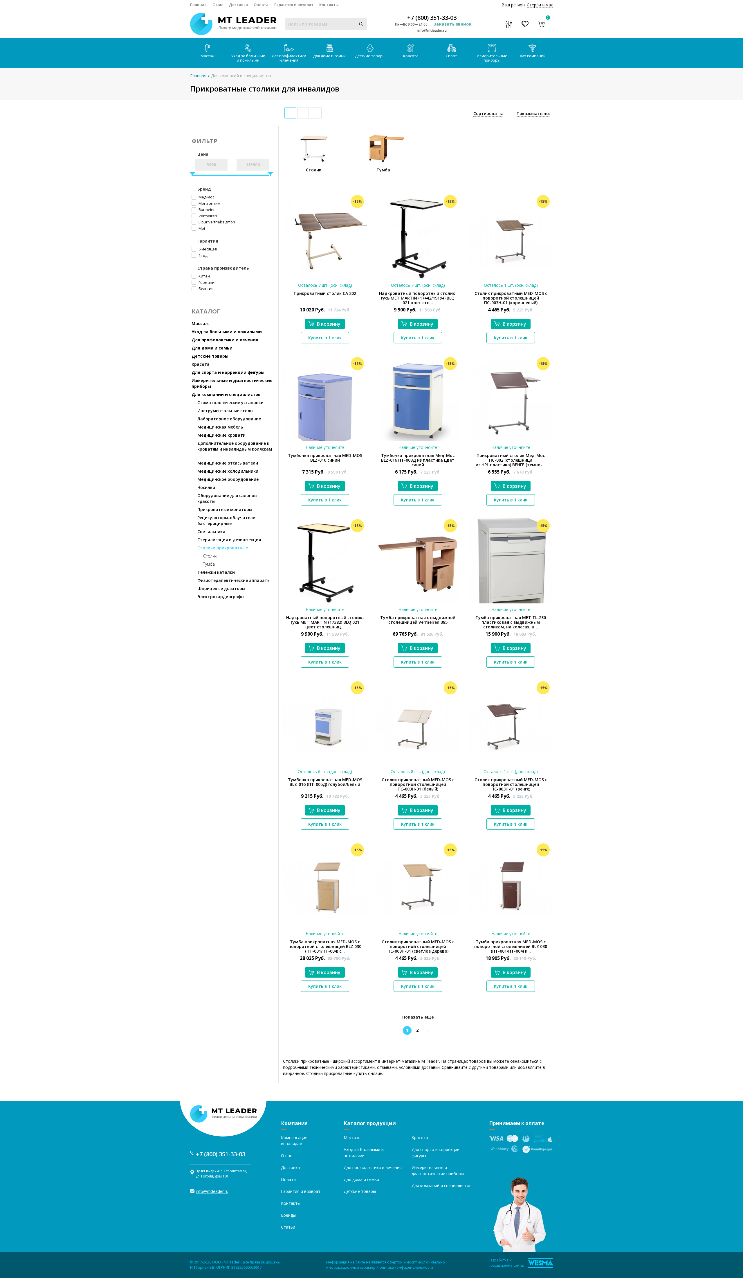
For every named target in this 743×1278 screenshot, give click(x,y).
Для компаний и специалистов (241, 75)
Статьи (288, 1227)
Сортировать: (488, 113)
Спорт (451, 55)
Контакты (329, 4)
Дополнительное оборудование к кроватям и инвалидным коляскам (234, 446)
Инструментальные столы (225, 410)
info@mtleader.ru (432, 30)
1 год (203, 255)
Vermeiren (207, 215)
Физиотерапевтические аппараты (233, 580)
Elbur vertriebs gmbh (216, 222)
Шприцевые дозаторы (221, 588)
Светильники (211, 531)
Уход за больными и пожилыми (248, 58)
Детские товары (370, 55)
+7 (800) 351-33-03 (432, 18)
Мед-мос (206, 197)
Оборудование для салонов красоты (227, 498)
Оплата (261, 4)
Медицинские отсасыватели (227, 463)
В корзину (328, 324)
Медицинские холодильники (227, 471)
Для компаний (533, 55)
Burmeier (206, 209)
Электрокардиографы (220, 596)
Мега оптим (209, 203)
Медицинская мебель (220, 427)
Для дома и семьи (329, 55)
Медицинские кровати (221, 435)
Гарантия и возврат (293, 4)
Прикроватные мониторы (224, 509)
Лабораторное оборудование (229, 419)
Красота (411, 55)
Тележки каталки (216, 572)
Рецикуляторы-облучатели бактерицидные (226, 520)
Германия (207, 282)
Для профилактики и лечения (289, 58)
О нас (217, 4)
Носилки (206, 487)
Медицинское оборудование (228, 479)
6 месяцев (207, 249)
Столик (210, 556)
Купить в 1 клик (325, 337)
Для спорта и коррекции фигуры (228, 372)
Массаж (207, 55)
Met (201, 228)
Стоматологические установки (230, 402)
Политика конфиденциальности (405, 1267)
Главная (198, 4)
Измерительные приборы (492, 58)
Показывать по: (533, 113)
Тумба (209, 564)
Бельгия (205, 288)
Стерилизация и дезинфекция (229, 539)
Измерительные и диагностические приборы (232, 383)
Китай (204, 276)
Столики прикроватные (222, 548)
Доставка (238, 4)
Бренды (288, 1215)
